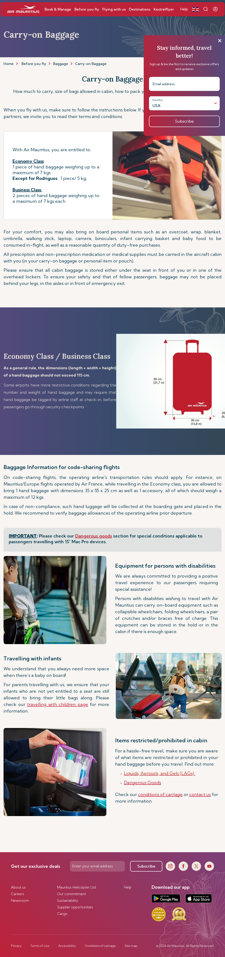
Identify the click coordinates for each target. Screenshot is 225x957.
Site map (131, 945)
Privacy (16, 945)
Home (9, 63)
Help (127, 887)
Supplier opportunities (75, 907)
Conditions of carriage (100, 945)
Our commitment (71, 894)
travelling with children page (57, 704)
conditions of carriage (160, 794)
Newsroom (20, 900)
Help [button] (184, 9)
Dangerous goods (93, 536)
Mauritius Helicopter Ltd (76, 887)
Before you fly (34, 63)
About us (18, 887)
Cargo (62, 913)
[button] (195, 9)
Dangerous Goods (142, 782)
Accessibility (67, 945)
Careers (17, 894)
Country (157, 100)
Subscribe (146, 866)
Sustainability (67, 900)
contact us (200, 794)
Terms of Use (39, 945)
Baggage (60, 63)
